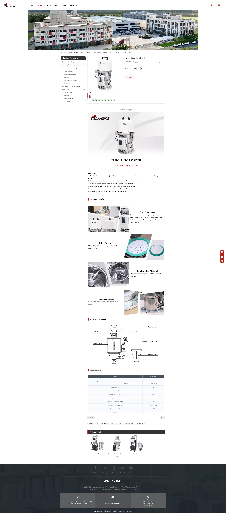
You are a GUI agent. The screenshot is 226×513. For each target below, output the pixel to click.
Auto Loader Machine (102, 423)
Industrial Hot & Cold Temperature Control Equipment (70, 88)
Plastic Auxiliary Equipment (69, 62)
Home (31, 5)
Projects (48, 5)
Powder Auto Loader (136, 453)
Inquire (129, 77)
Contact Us (73, 5)
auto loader (91, 423)
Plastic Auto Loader (116, 423)
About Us (64, 5)
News (55, 5)
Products (39, 5)
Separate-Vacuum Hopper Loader (97, 453)
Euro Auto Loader (129, 423)
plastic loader (140, 423)
